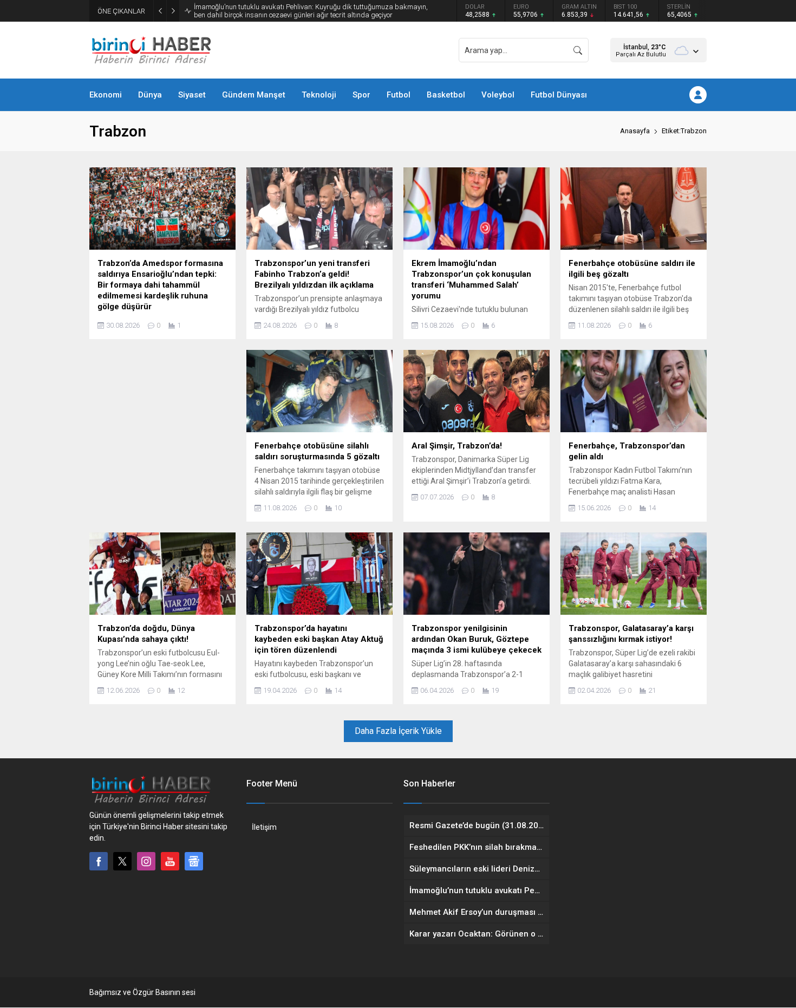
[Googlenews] (194, 861)
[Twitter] (122, 861)
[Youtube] (170, 861)
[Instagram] (146, 861)
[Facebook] (98, 861)
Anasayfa (635, 131)
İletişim (264, 827)
